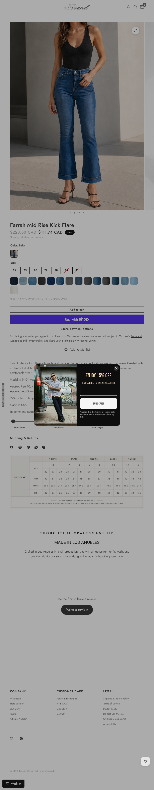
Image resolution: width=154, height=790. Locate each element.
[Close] (116, 368)
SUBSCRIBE (98, 403)
